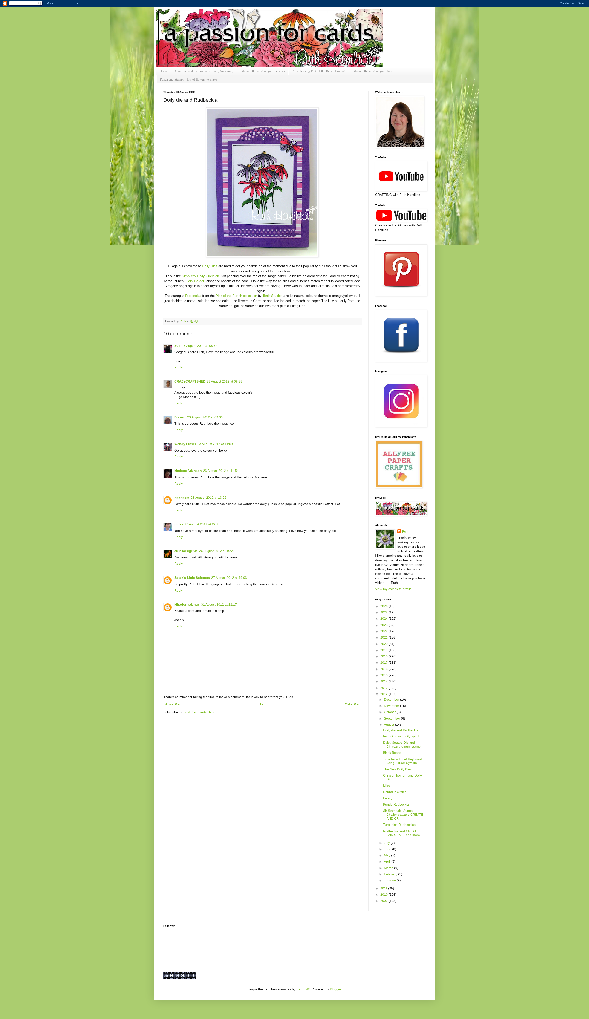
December (392, 699)
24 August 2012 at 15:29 (217, 551)
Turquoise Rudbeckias (399, 824)
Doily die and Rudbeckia (400, 730)
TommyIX (303, 989)
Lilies (386, 785)
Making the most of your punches (263, 71)
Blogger (335, 989)
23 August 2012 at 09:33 (205, 417)
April (387, 861)
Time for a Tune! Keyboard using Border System (402, 761)
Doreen (180, 417)
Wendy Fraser (185, 444)
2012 (384, 694)
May (387, 855)
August (389, 724)
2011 (384, 888)
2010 (384, 894)
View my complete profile (393, 589)
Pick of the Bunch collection (236, 296)
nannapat (181, 497)
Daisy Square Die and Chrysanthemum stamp (402, 744)
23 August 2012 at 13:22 (208, 497)
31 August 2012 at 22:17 (219, 604)
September (392, 718)
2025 (384, 612)
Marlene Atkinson (188, 470)
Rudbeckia (193, 296)
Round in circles (394, 792)
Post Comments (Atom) (200, 712)
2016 (384, 669)
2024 (384, 618)
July (387, 843)
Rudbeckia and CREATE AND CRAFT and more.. (402, 833)
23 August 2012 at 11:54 (221, 470)
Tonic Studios (273, 296)
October (390, 712)
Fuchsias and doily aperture (403, 736)
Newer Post (173, 704)
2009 (384, 901)
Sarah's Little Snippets (192, 577)
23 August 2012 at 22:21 (202, 524)
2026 (384, 606)
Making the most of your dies (372, 71)
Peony (387, 798)
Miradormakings (187, 604)
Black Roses (392, 752)
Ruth (183, 321)
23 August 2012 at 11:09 (215, 444)
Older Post (352, 704)
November (392, 706)
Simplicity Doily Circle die (201, 276)
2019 (384, 650)
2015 (384, 675)
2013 (384, 688)
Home (163, 71)
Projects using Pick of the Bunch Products (319, 71)
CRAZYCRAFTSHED (189, 381)
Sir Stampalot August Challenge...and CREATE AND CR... (403, 814)
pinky (178, 524)
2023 (384, 625)
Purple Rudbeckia (396, 804)
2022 (384, 631)
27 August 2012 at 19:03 (229, 577)
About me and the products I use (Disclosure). (204, 71)
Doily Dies (209, 266)
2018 (384, 656)
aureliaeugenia (186, 551)
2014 (384, 681)
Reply (178, 367)
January (390, 880)
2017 (384, 662)
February (391, 874)
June (388, 849)
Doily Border (195, 281)
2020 (384, 644)
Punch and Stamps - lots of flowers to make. (189, 79)
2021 (384, 637)
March (389, 868)
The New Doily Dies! (398, 769)
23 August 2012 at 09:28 (224, 381)
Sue (177, 346)
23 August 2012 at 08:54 (199, 346)
